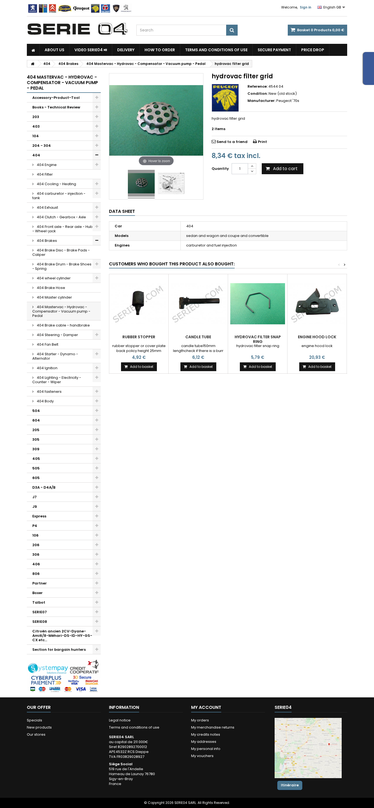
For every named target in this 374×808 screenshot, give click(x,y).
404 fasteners (49, 391)
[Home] (33, 50)
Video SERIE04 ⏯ (90, 50)
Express (39, 516)
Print (262, 141)
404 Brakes (46, 240)
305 (35, 439)
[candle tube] (198, 303)
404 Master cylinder (54, 297)
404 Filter (44, 174)
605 (36, 477)
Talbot (38, 602)
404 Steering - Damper (57, 334)
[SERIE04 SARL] (77, 29)
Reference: (257, 86)
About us (54, 50)
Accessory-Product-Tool (56, 97)
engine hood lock (317, 337)
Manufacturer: (261, 100)
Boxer (37, 592)
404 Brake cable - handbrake (63, 325)
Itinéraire (290, 785)
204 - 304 (41, 145)
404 (36, 155)
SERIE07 (39, 612)
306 (35, 554)
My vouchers (202, 755)
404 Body (45, 401)
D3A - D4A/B (43, 487)
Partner (39, 583)
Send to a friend (232, 141)
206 (35, 545)
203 (35, 116)
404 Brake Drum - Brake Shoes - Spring (61, 266)
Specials (34, 720)
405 (36, 458)
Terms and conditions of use (216, 50)
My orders (200, 720)
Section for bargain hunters (59, 649)
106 (35, 535)
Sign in (305, 7)
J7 (34, 497)
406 (36, 564)
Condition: (258, 93)
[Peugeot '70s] (225, 97)
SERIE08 (39, 621)
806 (36, 573)
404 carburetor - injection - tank (58, 195)
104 (35, 136)
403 (36, 126)
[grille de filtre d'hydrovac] (141, 184)
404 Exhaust (47, 207)
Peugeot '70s (287, 100)
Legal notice (120, 720)
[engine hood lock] (317, 303)
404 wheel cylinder (53, 278)
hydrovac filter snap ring (258, 339)
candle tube (198, 337)
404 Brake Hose (50, 287)
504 (36, 410)
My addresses (203, 741)
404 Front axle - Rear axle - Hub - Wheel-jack (62, 229)
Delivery (125, 50)
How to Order (160, 50)
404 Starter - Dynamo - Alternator (55, 356)
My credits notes (205, 734)
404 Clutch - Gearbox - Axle (61, 217)
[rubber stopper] (138, 303)
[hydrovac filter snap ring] (257, 303)
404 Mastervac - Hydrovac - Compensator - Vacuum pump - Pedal (61, 311)
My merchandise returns (212, 727)
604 (36, 420)
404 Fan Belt (47, 344)
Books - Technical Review (56, 107)
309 (35, 449)
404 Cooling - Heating (56, 184)
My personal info (205, 748)
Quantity (220, 168)
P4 (34, 525)
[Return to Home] (32, 63)
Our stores (36, 734)
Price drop (312, 50)
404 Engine (46, 164)
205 (35, 429)
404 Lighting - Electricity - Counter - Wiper (56, 380)
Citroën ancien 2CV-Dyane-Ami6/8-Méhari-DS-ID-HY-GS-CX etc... (62, 636)
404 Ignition (46, 368)
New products (39, 727)
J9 (34, 506)
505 (36, 468)
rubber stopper (138, 337)
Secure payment (274, 50)
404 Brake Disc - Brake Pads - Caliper (61, 252)
